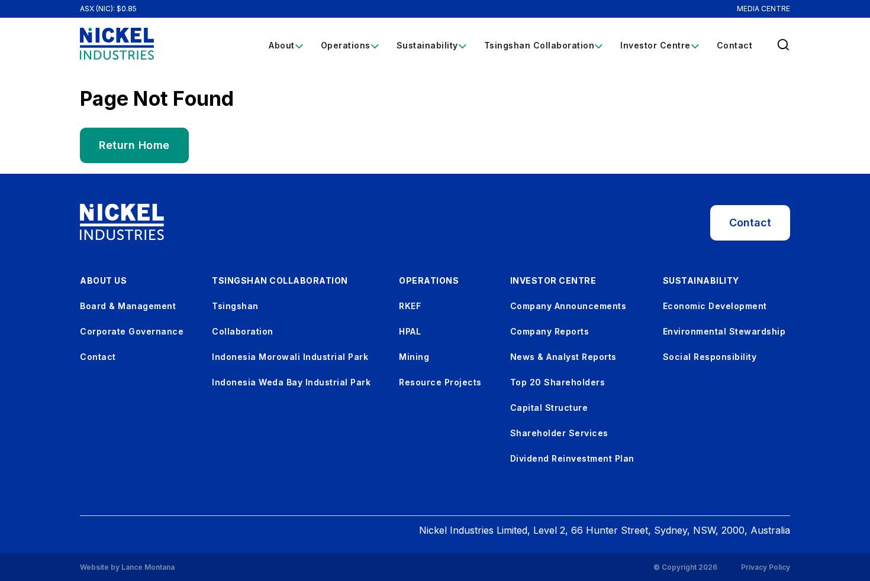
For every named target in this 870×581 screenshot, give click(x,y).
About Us (103, 280)
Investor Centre (655, 45)
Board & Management (128, 306)
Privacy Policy (765, 567)
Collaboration (242, 331)
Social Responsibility (710, 357)
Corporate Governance (131, 331)
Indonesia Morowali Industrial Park (290, 357)
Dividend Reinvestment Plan (572, 458)
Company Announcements (568, 306)
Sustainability (427, 45)
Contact (735, 45)
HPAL (410, 331)
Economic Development (715, 306)
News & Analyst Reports (563, 357)
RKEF (410, 306)
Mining (414, 357)
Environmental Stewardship (724, 331)
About (282, 45)
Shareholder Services (559, 433)
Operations (345, 45)
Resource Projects (440, 382)
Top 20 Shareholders (557, 382)
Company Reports (549, 331)
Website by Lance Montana (127, 567)
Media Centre (763, 8)
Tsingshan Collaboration (539, 45)
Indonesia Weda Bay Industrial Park (291, 382)
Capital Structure (549, 408)
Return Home (134, 145)
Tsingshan (235, 306)
